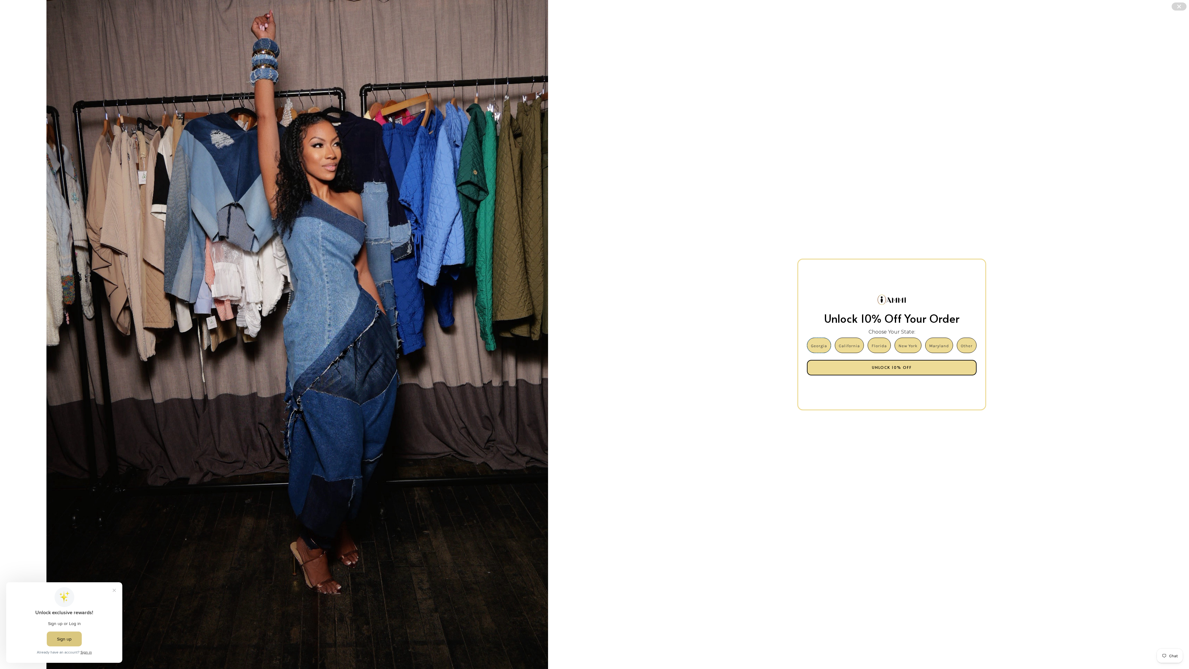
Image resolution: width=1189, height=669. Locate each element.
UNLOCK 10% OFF (892, 367)
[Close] (1179, 6)
